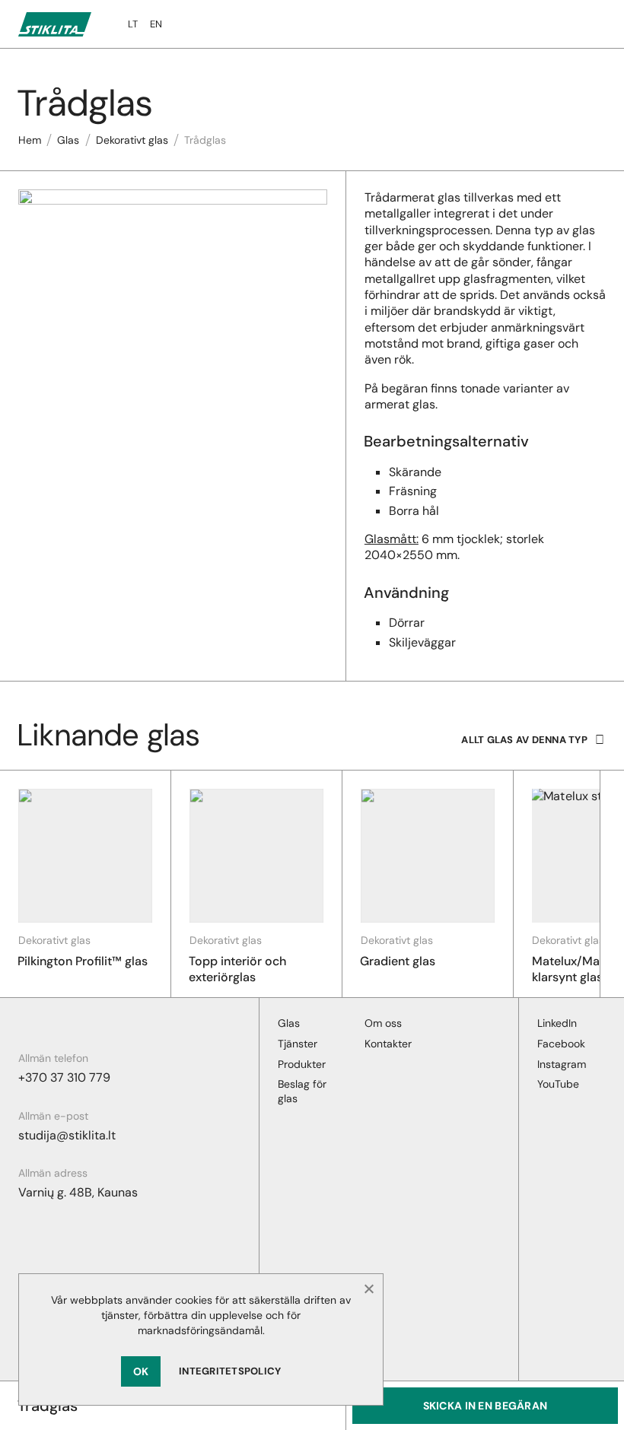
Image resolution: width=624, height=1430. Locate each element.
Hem (29, 140)
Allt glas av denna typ (524, 739)
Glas (68, 140)
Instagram (561, 1064)
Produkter (302, 1064)
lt (133, 23)
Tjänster (297, 1043)
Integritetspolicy (230, 1371)
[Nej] (368, 1288)
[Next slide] (612, 884)
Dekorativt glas (132, 140)
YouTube (558, 1084)
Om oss (383, 1023)
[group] (85, 884)
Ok (141, 1371)
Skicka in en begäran (485, 1406)
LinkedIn (557, 1023)
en (156, 23)
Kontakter (388, 1043)
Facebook (561, 1043)
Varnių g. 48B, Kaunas (78, 1192)
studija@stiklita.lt (67, 1135)
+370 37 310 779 (64, 1077)
